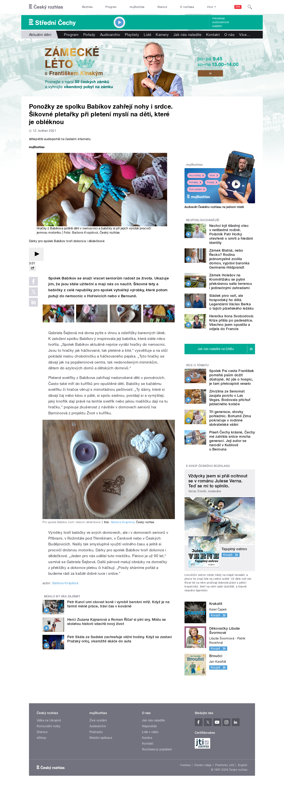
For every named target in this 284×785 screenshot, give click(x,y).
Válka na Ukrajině (49, 720)
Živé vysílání (195, 189)
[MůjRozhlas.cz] (36, 147)
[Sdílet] (32, 268)
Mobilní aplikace (100, 738)
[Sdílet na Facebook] (33, 281)
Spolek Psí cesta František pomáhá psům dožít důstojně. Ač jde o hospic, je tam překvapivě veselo (231, 377)
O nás (229, 34)
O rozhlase (187, 7)
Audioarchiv (220, 22)
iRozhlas (87, 7)
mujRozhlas (137, 7)
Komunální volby (48, 726)
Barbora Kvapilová (85, 232)
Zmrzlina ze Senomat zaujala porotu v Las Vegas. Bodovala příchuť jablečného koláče (229, 397)
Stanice (162, 7)
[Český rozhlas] (46, 7)
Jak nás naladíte (187, 34)
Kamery (217, 26)
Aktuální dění (40, 34)
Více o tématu (197, 365)
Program (110, 7)
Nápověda (149, 726)
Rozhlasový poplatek (157, 749)
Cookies (185, 765)
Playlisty (132, 34)
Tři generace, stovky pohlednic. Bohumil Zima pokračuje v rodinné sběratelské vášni (230, 418)
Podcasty (96, 732)
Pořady (89, 34)
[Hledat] (250, 7)
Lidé (147, 34)
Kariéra (147, 738)
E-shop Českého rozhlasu (208, 466)
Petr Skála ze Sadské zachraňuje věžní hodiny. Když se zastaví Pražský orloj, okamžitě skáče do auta (119, 639)
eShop (41, 738)
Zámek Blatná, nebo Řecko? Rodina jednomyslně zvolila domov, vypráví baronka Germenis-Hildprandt (229, 258)
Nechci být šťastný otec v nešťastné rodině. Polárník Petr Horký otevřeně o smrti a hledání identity (231, 234)
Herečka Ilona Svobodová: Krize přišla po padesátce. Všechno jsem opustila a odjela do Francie (231, 322)
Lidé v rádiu (150, 732)
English (242, 765)
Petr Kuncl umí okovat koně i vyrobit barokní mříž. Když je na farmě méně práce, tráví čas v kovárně (118, 604)
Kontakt (213, 34)
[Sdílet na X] (33, 291)
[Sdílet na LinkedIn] (33, 302)
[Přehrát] (36, 254)
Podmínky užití (224, 765)
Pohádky (193, 182)
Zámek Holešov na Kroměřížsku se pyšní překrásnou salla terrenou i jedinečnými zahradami (230, 281)
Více (244, 34)
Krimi (212, 175)
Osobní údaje (203, 765)
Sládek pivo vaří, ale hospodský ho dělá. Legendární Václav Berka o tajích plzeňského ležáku (231, 302)
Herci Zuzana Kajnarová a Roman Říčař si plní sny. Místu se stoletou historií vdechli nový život (116, 621)
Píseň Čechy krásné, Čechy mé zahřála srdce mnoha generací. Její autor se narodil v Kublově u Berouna (232, 440)
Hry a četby (195, 175)
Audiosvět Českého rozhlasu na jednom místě (214, 207)
